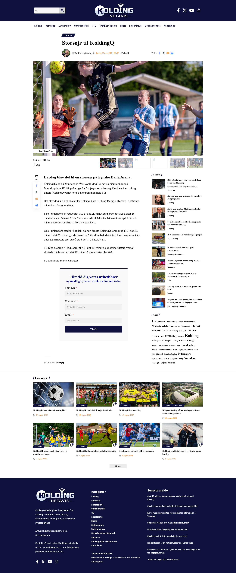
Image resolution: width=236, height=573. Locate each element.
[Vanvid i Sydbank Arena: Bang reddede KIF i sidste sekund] (158, 264)
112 (94, 25)
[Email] (168, 53)
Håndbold (171, 267)
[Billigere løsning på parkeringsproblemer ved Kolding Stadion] (182, 394)
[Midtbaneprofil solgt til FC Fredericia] (139, 435)
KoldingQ (60, 363)
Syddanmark (184, 354)
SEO (153, 354)
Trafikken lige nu (108, 25)
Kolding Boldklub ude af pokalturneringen (96, 451)
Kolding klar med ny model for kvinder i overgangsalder (172, 506)
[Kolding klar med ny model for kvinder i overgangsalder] (158, 200)
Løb (169, 280)
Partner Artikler (165, 350)
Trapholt (174, 359)
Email (68, 314)
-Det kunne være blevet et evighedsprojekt (184, 235)
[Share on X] (164, 53)
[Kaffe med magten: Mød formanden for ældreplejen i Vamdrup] (158, 212)
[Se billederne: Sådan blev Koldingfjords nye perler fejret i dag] (158, 225)
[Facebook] (178, 10)
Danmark (186, 326)
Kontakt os (169, 25)
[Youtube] (192, 10)
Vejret (163, 363)
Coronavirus (175, 326)
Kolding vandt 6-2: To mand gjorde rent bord (167, 536)
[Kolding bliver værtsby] (139, 394)
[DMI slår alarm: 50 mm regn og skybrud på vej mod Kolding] (158, 184)
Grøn (164, 331)
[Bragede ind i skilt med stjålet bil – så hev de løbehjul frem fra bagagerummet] (158, 303)
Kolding (38, 25)
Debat (195, 326)
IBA (189, 331)
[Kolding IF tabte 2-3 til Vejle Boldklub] (96, 394)
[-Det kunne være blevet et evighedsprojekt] (158, 238)
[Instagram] (198, 10)
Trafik (166, 358)
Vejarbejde (155, 363)
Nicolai (154, 350)
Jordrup (170, 254)
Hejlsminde (182, 331)
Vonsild (171, 362)
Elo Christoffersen (82, 53)
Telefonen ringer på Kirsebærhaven (163, 559)
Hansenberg (172, 331)
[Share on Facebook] (159, 53)
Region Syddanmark (186, 350)
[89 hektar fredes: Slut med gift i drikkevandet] (158, 251)
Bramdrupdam (189, 321)
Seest (196, 350)
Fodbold (68, 35)
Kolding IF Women (179, 341)
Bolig (181, 321)
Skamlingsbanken (170, 354)
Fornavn (70, 287)
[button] (172, 53)
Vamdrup (50, 25)
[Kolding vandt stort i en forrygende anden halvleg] (182, 435)
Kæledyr (172, 345)
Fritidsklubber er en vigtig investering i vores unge (170, 543)
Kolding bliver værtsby (130, 410)
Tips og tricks (157, 359)
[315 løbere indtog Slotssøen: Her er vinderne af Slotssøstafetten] (158, 277)
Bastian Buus (171, 321)
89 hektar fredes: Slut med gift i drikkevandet (168, 522)
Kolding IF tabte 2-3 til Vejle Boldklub (94, 410)
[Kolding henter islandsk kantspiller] (53, 394)
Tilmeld (93, 329)
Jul (194, 331)
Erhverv (156, 330)
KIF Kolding (171, 336)
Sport (123, 25)
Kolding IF (166, 341)
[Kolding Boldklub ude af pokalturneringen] (96, 435)
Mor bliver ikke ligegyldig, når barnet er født (167, 529)
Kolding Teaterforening (160, 345)
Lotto (178, 345)
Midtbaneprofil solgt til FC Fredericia (136, 451)
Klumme (181, 336)
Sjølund (159, 354)
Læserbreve (135, 25)
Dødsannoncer (152, 25)
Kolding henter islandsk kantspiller (49, 410)
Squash (170, 293)
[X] (184, 10)
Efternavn (70, 301)
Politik (175, 350)
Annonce (161, 321)
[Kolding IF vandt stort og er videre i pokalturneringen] (53, 435)
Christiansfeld (81, 25)
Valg (181, 358)
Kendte (155, 336)
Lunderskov (64, 25)
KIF (162, 336)
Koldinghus (156, 341)
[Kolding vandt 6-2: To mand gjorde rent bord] (158, 290)
